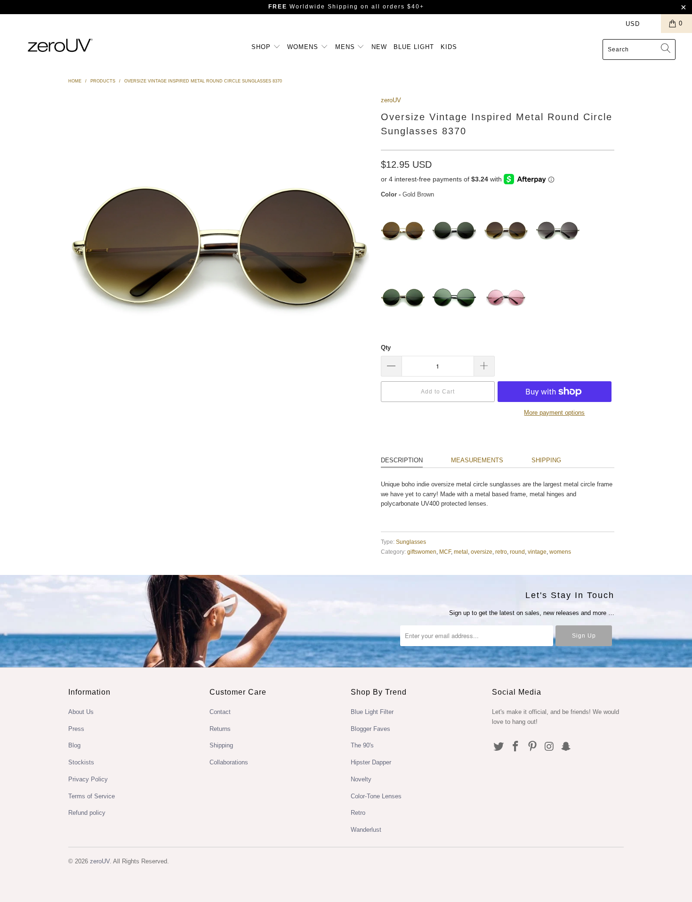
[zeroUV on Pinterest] (532, 747)
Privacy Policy (88, 779)
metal (461, 552)
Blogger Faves (370, 728)
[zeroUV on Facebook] (516, 747)
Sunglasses (411, 542)
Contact (220, 711)
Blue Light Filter (372, 711)
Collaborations (228, 762)
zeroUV (391, 100)
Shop (262, 46)
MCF (445, 552)
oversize (481, 552)
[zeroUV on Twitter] (499, 747)
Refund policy (86, 812)
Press (76, 728)
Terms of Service (91, 796)
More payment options (554, 412)
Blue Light (414, 46)
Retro (358, 812)
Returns (220, 728)
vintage (537, 552)
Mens (346, 46)
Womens (304, 46)
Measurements (477, 460)
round (517, 552)
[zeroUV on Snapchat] (566, 747)
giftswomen (421, 552)
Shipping (546, 460)
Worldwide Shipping (313, 6)
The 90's (362, 745)
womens (560, 552)
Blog (74, 745)
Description (402, 460)
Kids (449, 46)
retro (501, 552)
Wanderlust (366, 829)
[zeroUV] (60, 45)
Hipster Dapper (371, 762)
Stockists (81, 762)
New (379, 46)
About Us (81, 711)
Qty (386, 347)
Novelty (361, 779)
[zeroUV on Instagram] (549, 747)
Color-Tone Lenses (376, 796)
